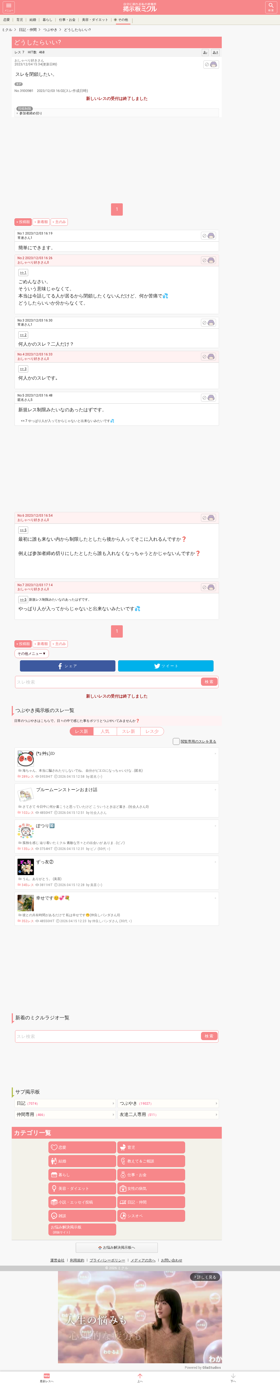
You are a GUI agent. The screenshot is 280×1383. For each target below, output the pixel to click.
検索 (271, 10)
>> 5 (23, 530)
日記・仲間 (137, 1202)
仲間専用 (31, 1114)
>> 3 (23, 369)
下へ (233, 1381)
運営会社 (57, 1260)
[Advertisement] (122, 467)
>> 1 (23, 272)
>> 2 (23, 335)
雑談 (62, 1216)
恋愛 (6, 20)
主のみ (60, 222)
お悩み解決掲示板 (66, 1229)
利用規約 (77, 1260)
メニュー (8, 10)
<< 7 (24, 421)
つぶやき (136, 1103)
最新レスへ (47, 1381)
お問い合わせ (171, 1260)
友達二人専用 (139, 1114)
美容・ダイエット (95, 20)
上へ (140, 1381)
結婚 (33, 20)
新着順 (42, 222)
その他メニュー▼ (32, 654)
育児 (19, 20)
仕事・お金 (67, 20)
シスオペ (135, 1216)
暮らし (47, 20)
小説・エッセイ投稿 (76, 1202)
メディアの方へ (143, 1260)
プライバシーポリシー (107, 1260)
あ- (205, 52)
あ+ (215, 52)
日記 (28, 1103)
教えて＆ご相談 (140, 1161)
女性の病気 (137, 1188)
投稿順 (24, 222)
